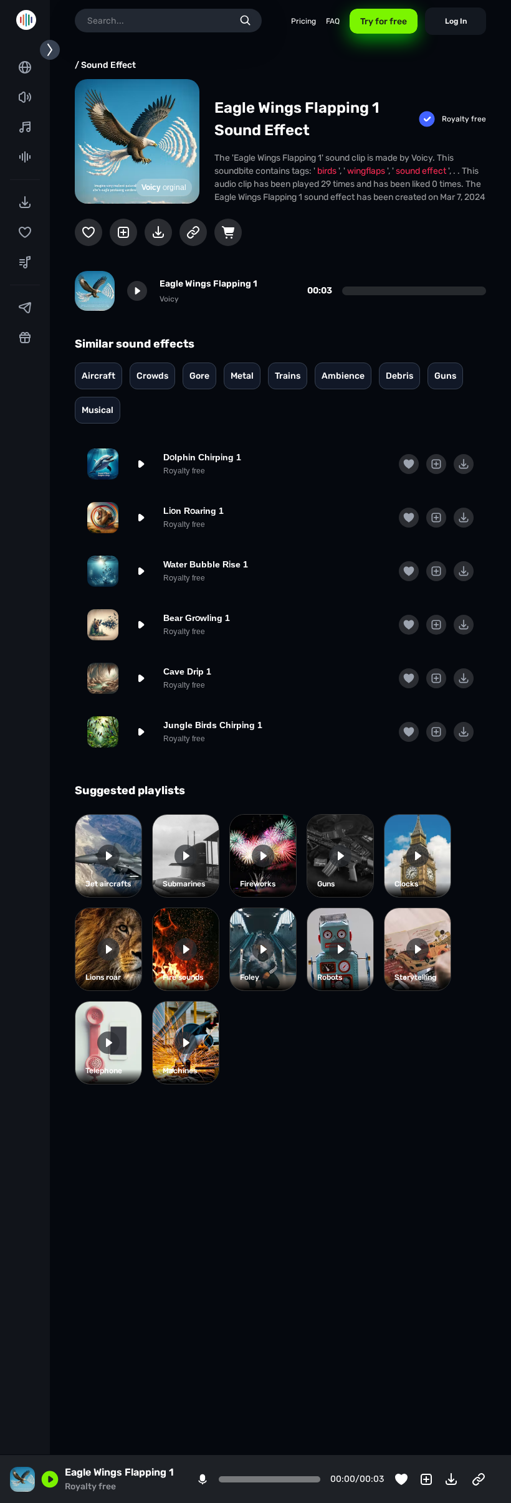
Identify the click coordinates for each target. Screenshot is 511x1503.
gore (199, 376)
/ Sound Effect (105, 65)
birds (327, 171)
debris (399, 376)
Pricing (303, 21)
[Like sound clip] (88, 232)
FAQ (333, 21)
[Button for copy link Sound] (193, 232)
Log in (456, 21)
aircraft (98, 376)
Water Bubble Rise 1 (205, 564)
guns (445, 376)
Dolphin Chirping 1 (202, 457)
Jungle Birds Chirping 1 (212, 725)
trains (287, 376)
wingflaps (367, 171)
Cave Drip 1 (187, 671)
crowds (152, 376)
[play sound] (137, 291)
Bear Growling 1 (196, 618)
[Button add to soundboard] (123, 232)
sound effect (422, 171)
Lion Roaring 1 (193, 511)
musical (97, 410)
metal (242, 376)
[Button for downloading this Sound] (158, 232)
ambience (343, 376)
